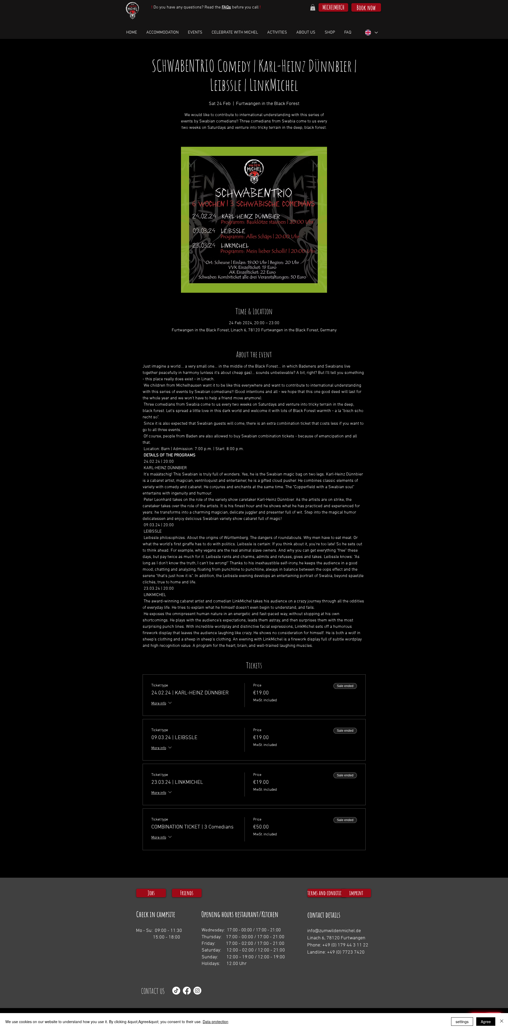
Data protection (215, 1021)
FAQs (226, 7)
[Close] (501, 1021)
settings (462, 1021)
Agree (486, 1021)
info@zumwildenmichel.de (334, 931)
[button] (312, 7)
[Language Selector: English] (371, 32)
